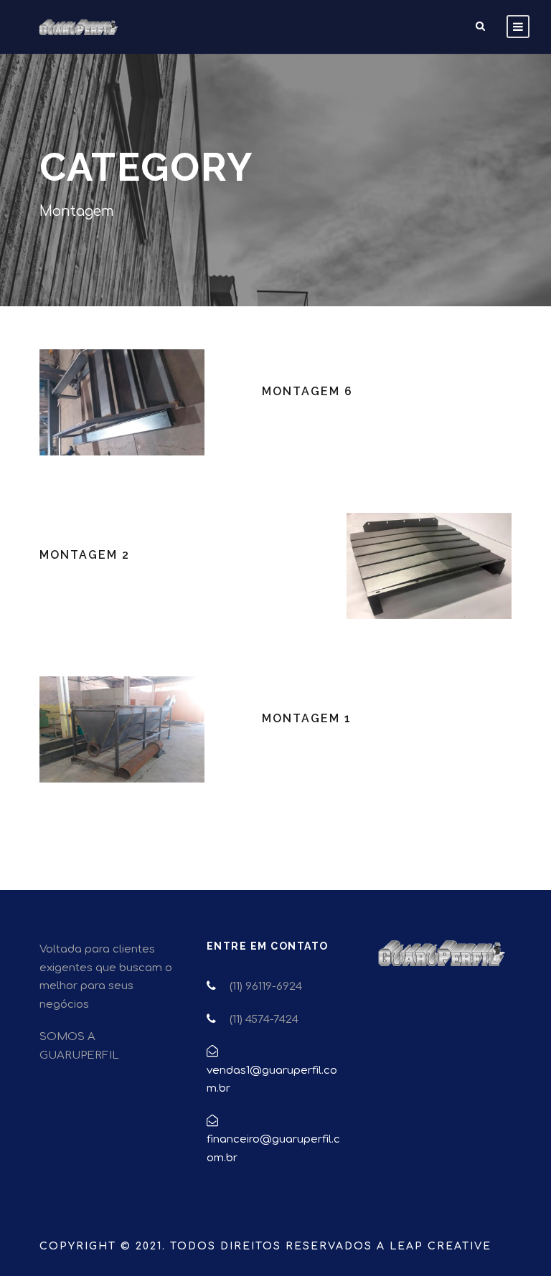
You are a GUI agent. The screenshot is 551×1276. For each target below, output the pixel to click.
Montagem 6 (307, 391)
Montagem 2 (84, 555)
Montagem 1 (307, 718)
